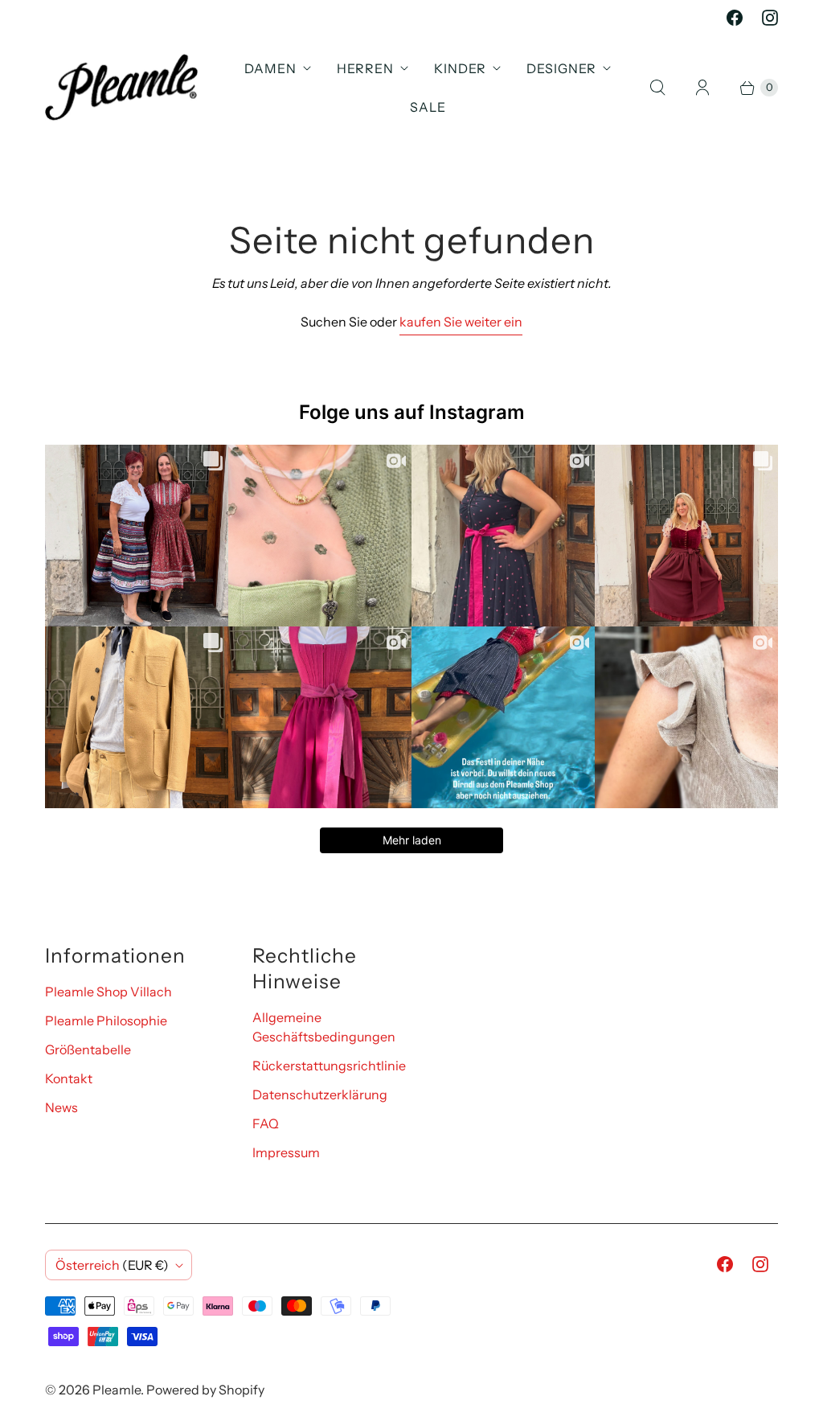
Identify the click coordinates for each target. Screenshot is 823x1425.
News (61, 1107)
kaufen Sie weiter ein (460, 322)
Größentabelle (88, 1049)
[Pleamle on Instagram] (770, 17)
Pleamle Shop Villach (108, 992)
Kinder (460, 68)
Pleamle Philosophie (106, 1020)
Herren (365, 68)
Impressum (286, 1152)
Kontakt (68, 1078)
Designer (561, 68)
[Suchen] (657, 87)
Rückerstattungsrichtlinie (329, 1065)
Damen (270, 68)
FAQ (265, 1123)
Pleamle (116, 1390)
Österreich (112, 1265)
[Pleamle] (121, 87)
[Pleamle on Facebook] (734, 17)
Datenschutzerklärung (319, 1094)
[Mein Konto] (702, 87)
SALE (428, 107)
